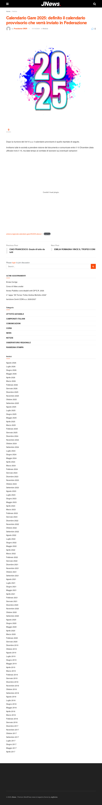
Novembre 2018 (12, 685)
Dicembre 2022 (12, 520)
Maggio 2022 (11, 546)
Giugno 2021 (11, 586)
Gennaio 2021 (11, 601)
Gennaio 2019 (11, 678)
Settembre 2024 (12, 447)
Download (47, 234)
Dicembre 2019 (12, 645)
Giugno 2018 (11, 704)
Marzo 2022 (11, 553)
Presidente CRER (20, 28)
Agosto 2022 (11, 535)
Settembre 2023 (12, 487)
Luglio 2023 (10, 495)
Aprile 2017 (10, 751)
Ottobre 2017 (11, 733)
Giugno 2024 (11, 454)
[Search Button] (93, 266)
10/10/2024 (36, 28)
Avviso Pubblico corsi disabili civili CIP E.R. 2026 (25, 290)
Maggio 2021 (11, 590)
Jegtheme (54, 797)
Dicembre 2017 (12, 726)
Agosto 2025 (11, 406)
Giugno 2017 (11, 744)
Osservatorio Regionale (18, 342)
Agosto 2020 (11, 619)
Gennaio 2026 (11, 388)
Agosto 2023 (11, 491)
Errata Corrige (11, 282)
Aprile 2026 (10, 377)
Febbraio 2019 (12, 674)
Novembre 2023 (12, 480)
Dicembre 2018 (12, 682)
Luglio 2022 (10, 539)
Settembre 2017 (12, 737)
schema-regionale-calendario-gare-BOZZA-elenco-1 (24, 234)
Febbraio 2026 (12, 385)
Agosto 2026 (11, 362)
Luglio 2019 (10, 656)
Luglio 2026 (10, 366)
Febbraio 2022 (12, 557)
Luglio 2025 (10, 410)
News (8, 333)
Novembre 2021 (12, 568)
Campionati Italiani (15, 318)
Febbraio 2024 (12, 469)
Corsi (9, 328)
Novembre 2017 (12, 729)
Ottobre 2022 (11, 528)
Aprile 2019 (10, 667)
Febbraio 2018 (12, 718)
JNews (14, 797)
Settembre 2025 (12, 403)
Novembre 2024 (12, 440)
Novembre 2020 (12, 608)
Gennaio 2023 (11, 517)
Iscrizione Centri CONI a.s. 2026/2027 (21, 299)
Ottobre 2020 (11, 612)
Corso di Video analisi (14, 286)
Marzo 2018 (11, 715)
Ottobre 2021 (11, 572)
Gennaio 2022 (11, 561)
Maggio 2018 (11, 707)
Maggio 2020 (11, 627)
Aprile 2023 (10, 506)
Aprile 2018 (10, 711)
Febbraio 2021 (12, 597)
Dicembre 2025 (12, 392)
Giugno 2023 (11, 498)
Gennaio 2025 (11, 432)
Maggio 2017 (11, 748)
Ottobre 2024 (11, 443)
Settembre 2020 (12, 616)
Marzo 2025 (11, 425)
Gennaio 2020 (11, 641)
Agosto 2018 (11, 696)
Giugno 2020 (11, 623)
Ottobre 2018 (11, 689)
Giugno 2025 (11, 414)
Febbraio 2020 (12, 638)
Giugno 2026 (11, 370)
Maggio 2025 (11, 417)
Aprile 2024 (10, 462)
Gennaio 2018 (11, 722)
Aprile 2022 (10, 550)
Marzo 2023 (11, 509)
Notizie (14, 11)
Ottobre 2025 (11, 399)
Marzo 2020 (11, 634)
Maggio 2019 (11, 663)
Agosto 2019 (11, 652)
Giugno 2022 (11, 542)
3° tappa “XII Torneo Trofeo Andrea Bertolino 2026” (26, 295)
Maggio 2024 (11, 458)
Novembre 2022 (12, 524)
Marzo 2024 (11, 465)
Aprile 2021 (10, 594)
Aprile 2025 (10, 421)
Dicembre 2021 (12, 564)
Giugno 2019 (11, 660)
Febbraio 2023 (12, 513)
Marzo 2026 (11, 381)
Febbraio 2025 (12, 428)
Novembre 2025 (12, 396)
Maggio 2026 (11, 373)
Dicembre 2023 (12, 476)
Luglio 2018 (10, 700)
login (14, 262)
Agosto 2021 (11, 579)
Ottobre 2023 (11, 484)
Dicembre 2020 (12, 605)
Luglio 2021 (10, 583)
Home (8, 11)
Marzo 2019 (11, 671)
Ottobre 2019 (11, 649)
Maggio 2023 (11, 502)
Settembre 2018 (12, 693)
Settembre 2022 (12, 531)
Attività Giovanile (15, 314)
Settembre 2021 (12, 575)
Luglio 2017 (10, 740)
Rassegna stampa (15, 347)
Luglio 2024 (10, 451)
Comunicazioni (13, 323)
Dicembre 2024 (12, 436)
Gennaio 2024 (11, 472)
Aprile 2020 (10, 630)
